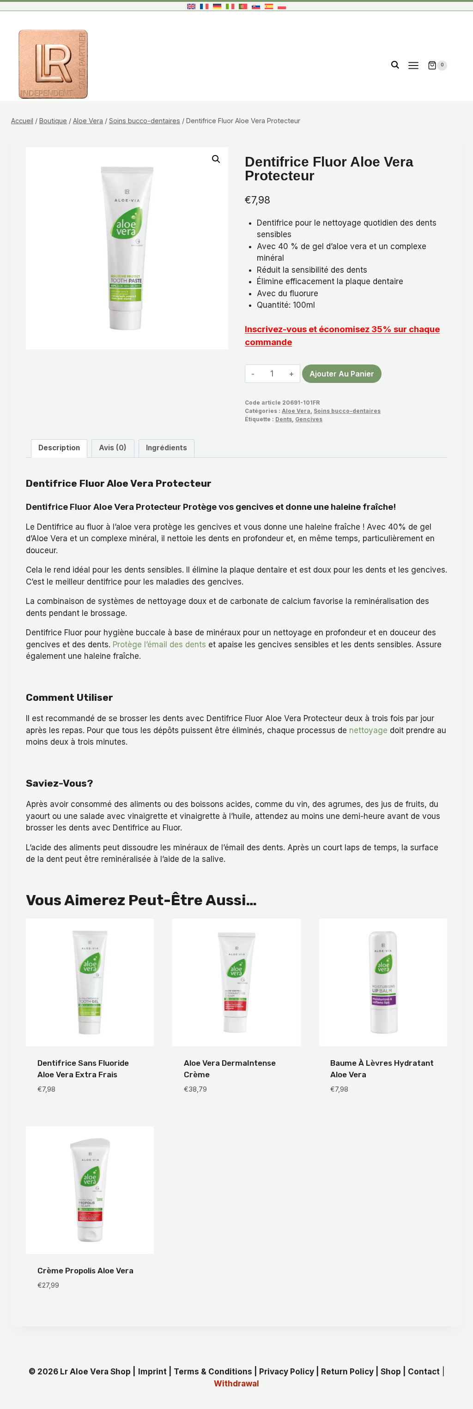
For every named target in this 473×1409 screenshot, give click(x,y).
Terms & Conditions (213, 1371)
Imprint (152, 1371)
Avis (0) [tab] (113, 447)
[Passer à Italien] (230, 6)
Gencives (308, 419)
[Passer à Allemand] (217, 6)
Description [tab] (59, 447)
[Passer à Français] (204, 6)
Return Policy (347, 1371)
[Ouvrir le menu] (413, 65)
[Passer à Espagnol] (269, 6)
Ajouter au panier (341, 373)
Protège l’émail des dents (159, 644)
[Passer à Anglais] (191, 6)
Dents (283, 419)
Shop (391, 1371)
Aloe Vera (296, 410)
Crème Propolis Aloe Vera (85, 1270)
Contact (424, 1371)
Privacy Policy (286, 1371)
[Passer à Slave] (256, 6)
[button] (216, 159)
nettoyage (368, 730)
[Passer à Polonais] (282, 6)
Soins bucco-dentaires (347, 410)
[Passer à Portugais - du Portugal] (243, 6)
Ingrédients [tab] (166, 447)
